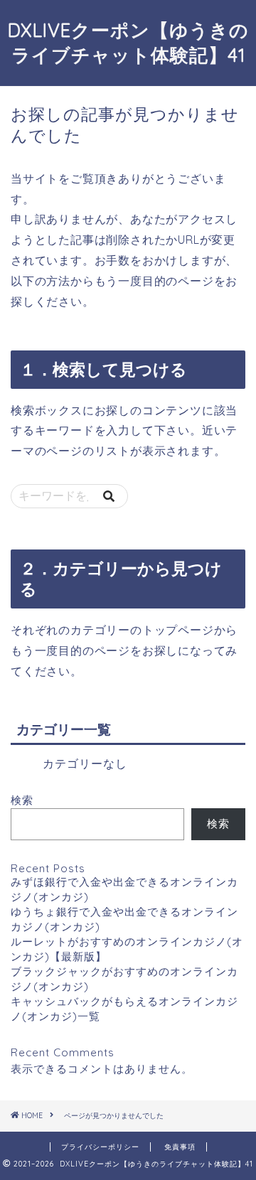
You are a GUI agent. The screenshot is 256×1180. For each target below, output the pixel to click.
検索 (22, 800)
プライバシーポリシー (100, 1147)
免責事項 (180, 1147)
